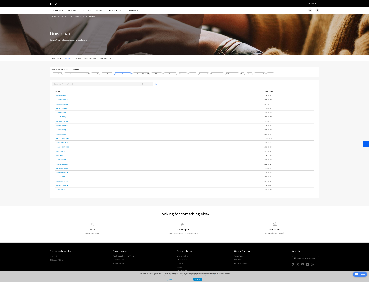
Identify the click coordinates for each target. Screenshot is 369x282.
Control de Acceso (156, 74)
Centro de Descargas (77, 16)
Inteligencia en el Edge (232, 74)
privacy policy (212, 275)
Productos (57, 10)
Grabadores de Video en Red (122, 74)
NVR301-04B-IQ (61, 95)
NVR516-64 (59, 155)
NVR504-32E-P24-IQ (62, 185)
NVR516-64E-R (60, 151)
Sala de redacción (184, 251)
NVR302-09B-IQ (61, 117)
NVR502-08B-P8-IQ (62, 121)
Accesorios (270, 74)
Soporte (86, 10)
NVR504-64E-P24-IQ (62, 181)
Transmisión (192, 74)
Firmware (92, 16)
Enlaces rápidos (120, 251)
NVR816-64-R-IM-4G (62, 143)
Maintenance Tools (90, 58)
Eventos (180, 263)
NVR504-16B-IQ (61, 130)
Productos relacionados (60, 251)
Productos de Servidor (217, 74)
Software (249, 74)
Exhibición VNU (55, 260)
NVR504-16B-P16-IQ (62, 125)
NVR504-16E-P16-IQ (62, 177)
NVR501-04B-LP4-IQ (62, 173)
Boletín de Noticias (119, 263)
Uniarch (53, 256)
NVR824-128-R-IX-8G (62, 147)
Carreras (237, 259)
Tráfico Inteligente (259, 74)
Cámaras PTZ (95, 74)
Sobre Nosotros (114, 10)
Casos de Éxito (182, 259)
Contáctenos (133, 10)
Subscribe (296, 251)
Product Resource (55, 58)
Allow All (197, 279)
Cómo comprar (118, 259)
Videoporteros (182, 74)
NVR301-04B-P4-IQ (62, 104)
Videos (179, 267)
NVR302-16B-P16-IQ (62, 160)
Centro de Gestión (241, 263)
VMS (242, 74)
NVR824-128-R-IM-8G (62, 138)
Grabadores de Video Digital (141, 74)
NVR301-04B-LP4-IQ (62, 100)
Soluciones (72, 10)
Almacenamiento (203, 74)
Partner (99, 10)
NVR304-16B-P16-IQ (62, 108)
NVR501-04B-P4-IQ (62, 168)
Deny (170, 279)
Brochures (77, 58)
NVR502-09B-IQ (61, 134)
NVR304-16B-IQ (61, 113)
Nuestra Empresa (242, 251)
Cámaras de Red (57, 74)
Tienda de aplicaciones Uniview (124, 256)
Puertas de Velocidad (170, 74)
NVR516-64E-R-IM (61, 190)
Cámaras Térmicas (107, 74)
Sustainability (182, 270)
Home (54, 16)
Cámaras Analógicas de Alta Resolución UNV (77, 74)
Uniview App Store (106, 58)
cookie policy (202, 275)
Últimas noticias (183, 256)
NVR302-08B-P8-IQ (62, 164)
